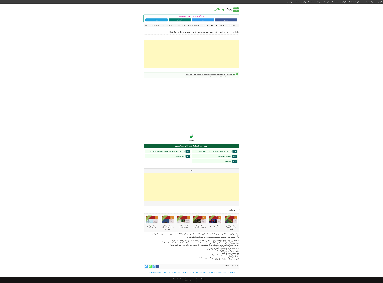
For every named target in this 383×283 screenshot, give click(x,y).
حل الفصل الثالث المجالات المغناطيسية (199, 226)
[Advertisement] (191, 54)
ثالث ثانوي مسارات (207, 25)
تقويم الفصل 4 (182, 156)
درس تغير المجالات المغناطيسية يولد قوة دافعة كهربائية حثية (169, 151)
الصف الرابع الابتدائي (320, 2)
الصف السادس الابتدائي (292, 2)
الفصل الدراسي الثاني (370, 2)
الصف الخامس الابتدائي (306, 2)
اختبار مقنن (230, 161)
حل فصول (182, 25)
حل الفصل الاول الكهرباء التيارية (151, 226)
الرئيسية (380, 2)
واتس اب (180, 20)
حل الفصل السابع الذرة (215, 226)
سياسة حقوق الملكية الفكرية (201, 278)
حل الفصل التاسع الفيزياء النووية (184, 226)
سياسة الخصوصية (185, 278)
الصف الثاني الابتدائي (345, 2)
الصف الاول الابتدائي (357, 2)
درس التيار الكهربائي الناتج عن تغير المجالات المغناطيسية (217, 151)
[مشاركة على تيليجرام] (146, 266)
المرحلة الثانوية (217, 25)
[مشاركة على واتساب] (150, 266)
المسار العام (198, 25)
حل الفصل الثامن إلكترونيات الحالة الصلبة (231, 227)
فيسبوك (226, 20)
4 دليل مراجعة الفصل (227, 156)
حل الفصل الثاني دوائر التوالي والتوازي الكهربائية (167, 227)
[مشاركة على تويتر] (154, 266)
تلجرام (156, 20)
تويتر (203, 20)
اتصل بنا (175, 278)
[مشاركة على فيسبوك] (157, 266)
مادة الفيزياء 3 (190, 25)
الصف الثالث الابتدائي (332, 2)
